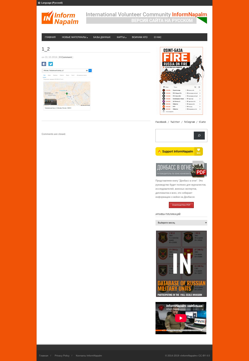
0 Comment (65, 57)
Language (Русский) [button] (52, 3)
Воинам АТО (140, 37)
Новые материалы (74, 37)
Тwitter (175, 122)
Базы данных (101, 37)
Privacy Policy (62, 355)
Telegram (189, 122)
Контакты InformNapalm (89, 355)
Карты (121, 37)
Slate (202, 122)
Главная (50, 37)
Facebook (160, 122)
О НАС (157, 37)
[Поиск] (199, 136)
